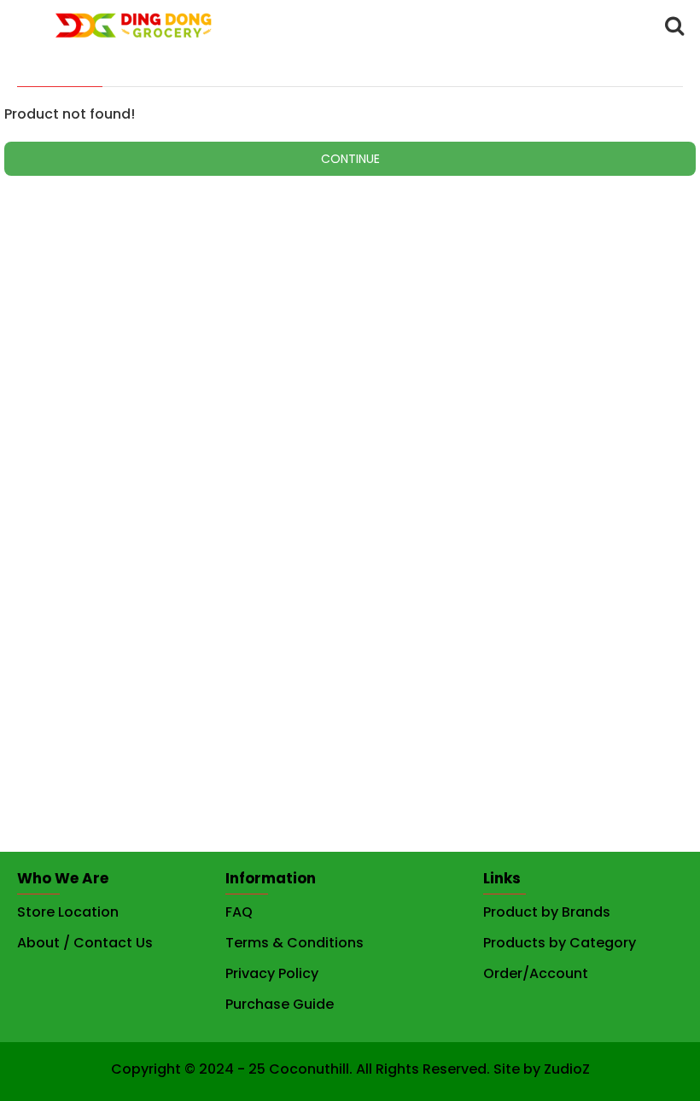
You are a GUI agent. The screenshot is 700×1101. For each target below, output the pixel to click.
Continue (350, 158)
